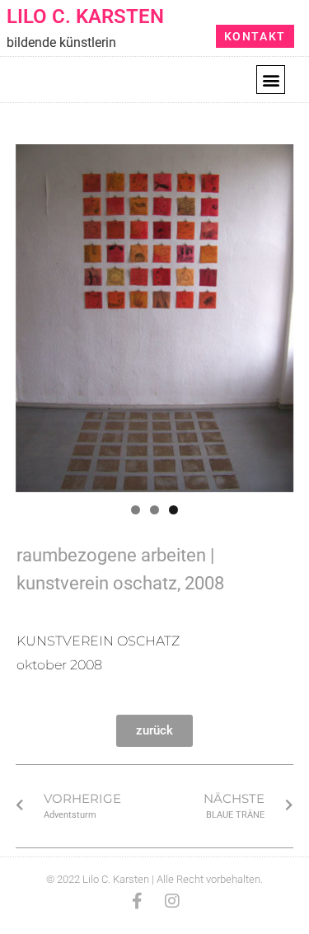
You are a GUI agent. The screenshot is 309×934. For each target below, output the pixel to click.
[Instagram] (172, 901)
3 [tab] (173, 509)
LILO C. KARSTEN (85, 16)
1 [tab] (135, 509)
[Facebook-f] (137, 901)
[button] (270, 79)
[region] (155, 318)
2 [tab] (154, 509)
